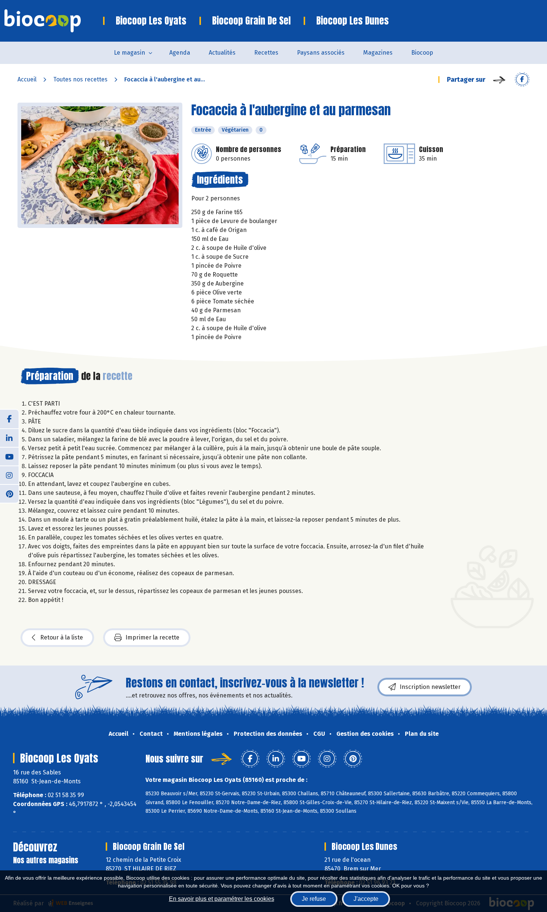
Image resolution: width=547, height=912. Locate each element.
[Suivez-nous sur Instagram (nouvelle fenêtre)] (9, 474)
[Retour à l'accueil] (53, 20)
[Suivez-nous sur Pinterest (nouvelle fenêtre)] (9, 493)
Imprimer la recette (152, 637)
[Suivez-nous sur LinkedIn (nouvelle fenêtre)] (9, 437)
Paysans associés (321, 52)
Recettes (266, 52)
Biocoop (422, 52)
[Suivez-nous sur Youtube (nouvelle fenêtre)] (9, 456)
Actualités (222, 52)
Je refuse (314, 899)
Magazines (378, 52)
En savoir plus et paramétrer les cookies (221, 899)
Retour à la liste (61, 637)
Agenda (179, 52)
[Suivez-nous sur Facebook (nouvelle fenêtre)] (9, 419)
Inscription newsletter (430, 686)
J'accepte (366, 899)
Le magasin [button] (129, 52)
